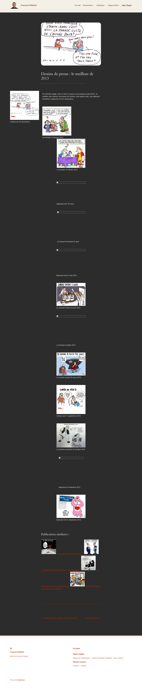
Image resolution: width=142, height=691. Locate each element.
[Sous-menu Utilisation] (105, 5)
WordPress (21, 680)
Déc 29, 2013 (45, 83)
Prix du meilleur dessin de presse (74, 83)
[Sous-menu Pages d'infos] (119, 5)
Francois (57, 83)
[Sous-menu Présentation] (93, 5)
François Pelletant (29, 5)
